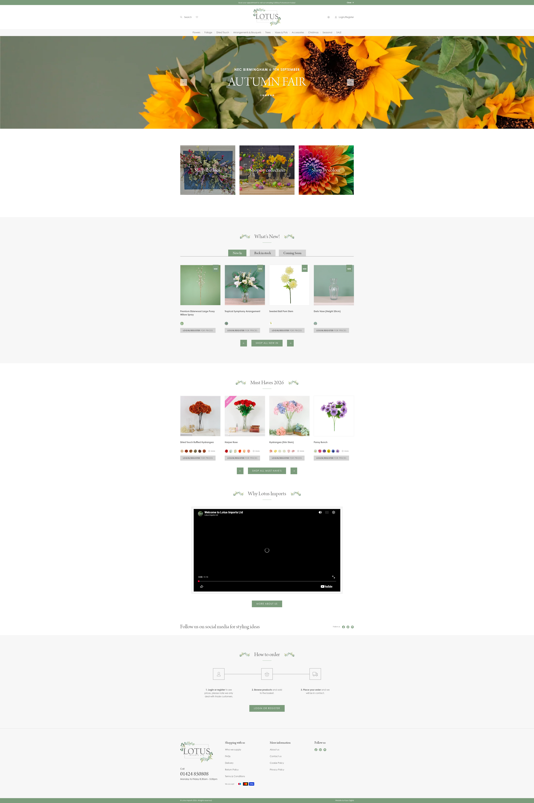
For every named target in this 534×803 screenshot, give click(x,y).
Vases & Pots (281, 32)
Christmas (313, 32)
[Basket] (329, 17)
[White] (231, 451)
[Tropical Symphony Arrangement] (226, 323)
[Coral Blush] (271, 451)
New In (237, 253)
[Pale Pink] (248, 451)
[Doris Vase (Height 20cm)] (315, 323)
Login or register (267, 708)
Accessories (298, 32)
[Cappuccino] (190, 451)
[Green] (195, 451)
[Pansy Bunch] (334, 416)
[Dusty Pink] (288, 451)
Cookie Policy (277, 763)
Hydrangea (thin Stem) (281, 442)
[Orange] (204, 451)
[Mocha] (199, 451)
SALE (338, 32)
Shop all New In (267, 343)
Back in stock (262, 253)
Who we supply (233, 749)
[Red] (226, 451)
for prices (198, 330)
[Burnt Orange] (186, 451)
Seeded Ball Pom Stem (281, 311)
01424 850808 (194, 774)
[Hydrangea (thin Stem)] (289, 416)
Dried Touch (222, 32)
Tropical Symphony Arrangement (242, 311)
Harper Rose (231, 442)
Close (349, 3)
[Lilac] (293, 451)
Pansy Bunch (320, 442)
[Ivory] (235, 451)
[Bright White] (284, 451)
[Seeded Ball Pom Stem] (271, 323)
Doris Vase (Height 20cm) (327, 311)
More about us (267, 603)
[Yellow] (328, 451)
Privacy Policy (277, 769)
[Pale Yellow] (275, 451)
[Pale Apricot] (244, 451)
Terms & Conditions (235, 776)
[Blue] (333, 451)
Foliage (208, 32)
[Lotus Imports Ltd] (267, 17)
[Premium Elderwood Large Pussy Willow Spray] (182, 323)
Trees (268, 32)
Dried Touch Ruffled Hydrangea (197, 442)
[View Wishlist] (198, 17)
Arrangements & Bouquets (247, 32)
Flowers (196, 32)
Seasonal (327, 32)
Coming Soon (292, 253)
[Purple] (324, 451)
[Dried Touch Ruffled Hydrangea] (200, 416)
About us (274, 749)
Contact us (275, 756)
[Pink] (320, 451)
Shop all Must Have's (267, 470)
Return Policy (232, 769)
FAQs (227, 756)
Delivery (229, 763)
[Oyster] (182, 451)
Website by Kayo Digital (344, 800)
